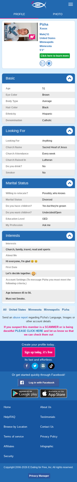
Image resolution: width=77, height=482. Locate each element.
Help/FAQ (9, 416)
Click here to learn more (55, 55)
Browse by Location (15, 426)
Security (9, 456)
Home (7, 407)
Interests (13, 236)
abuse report (21, 317)
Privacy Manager (39, 475)
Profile (19, 14)
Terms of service (14, 436)
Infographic (46, 446)
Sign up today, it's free (38, 352)
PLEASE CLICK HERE (29, 330)
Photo (57, 14)
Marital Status (17, 183)
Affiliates (9, 446)
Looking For (15, 131)
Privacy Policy (48, 436)
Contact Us (47, 426)
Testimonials (47, 416)
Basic (10, 78)
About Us (45, 407)
